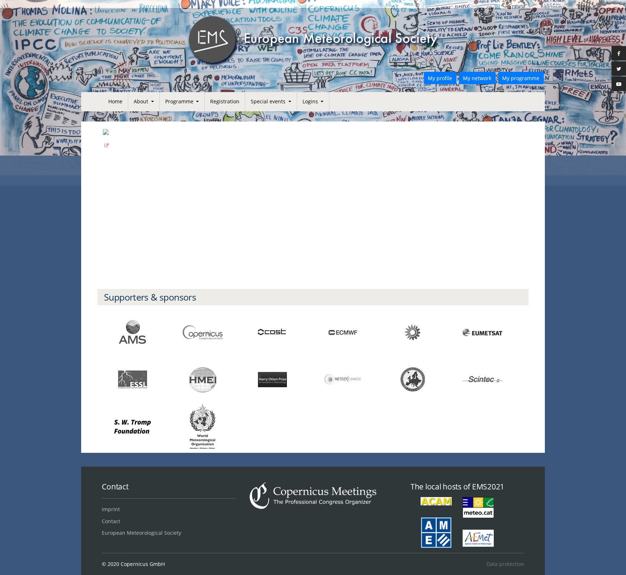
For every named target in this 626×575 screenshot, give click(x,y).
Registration (224, 101)
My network (477, 78)
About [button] (142, 101)
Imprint (111, 509)
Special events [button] (269, 101)
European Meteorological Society (141, 532)
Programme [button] (180, 101)
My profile (440, 78)
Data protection (505, 563)
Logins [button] (311, 101)
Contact (111, 521)
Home (115, 101)
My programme (520, 78)
